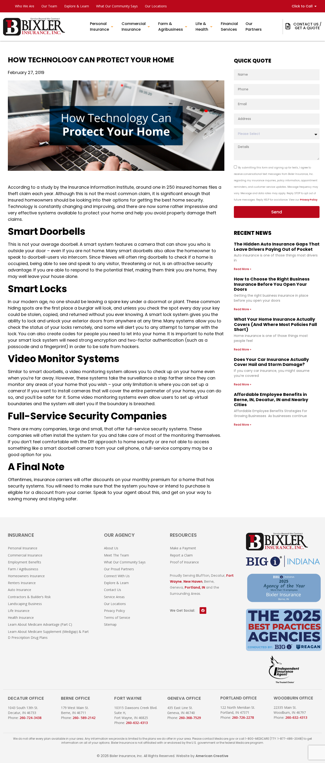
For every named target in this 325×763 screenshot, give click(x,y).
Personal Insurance (22, 548)
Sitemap (110, 624)
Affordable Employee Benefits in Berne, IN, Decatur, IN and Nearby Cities (271, 399)
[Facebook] (203, 610)
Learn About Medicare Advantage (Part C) (40, 624)
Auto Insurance (19, 589)
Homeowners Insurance (26, 576)
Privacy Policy (308, 200)
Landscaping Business (25, 603)
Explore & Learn (76, 6)
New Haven (192, 581)
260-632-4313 (137, 722)
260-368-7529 (190, 717)
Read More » (242, 269)
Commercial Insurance (25, 555)
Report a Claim (181, 555)
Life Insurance (19, 610)
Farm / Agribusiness (23, 569)
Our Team (49, 6)
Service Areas (114, 597)
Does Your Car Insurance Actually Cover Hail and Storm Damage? (271, 362)
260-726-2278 (243, 717)
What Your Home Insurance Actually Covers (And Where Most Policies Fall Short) (275, 324)
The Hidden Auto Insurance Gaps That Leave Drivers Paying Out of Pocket (277, 246)
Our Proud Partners (119, 569)
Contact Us (112, 589)
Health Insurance (21, 617)
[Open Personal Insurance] (112, 27)
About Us (111, 548)
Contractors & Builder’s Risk (29, 597)
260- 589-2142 (84, 717)
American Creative (212, 755)
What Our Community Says (117, 6)
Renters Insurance (22, 583)
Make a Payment (183, 548)
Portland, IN (195, 587)
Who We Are (24, 6)
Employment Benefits (24, 562)
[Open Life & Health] (211, 27)
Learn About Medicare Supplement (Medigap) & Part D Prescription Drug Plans (48, 634)
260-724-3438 (30, 717)
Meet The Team (116, 555)
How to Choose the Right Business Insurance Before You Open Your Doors (272, 284)
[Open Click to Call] (315, 6)
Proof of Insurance (184, 562)
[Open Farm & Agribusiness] (186, 27)
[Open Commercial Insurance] (149, 27)
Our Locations (156, 6)
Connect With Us (117, 576)
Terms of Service (117, 617)
